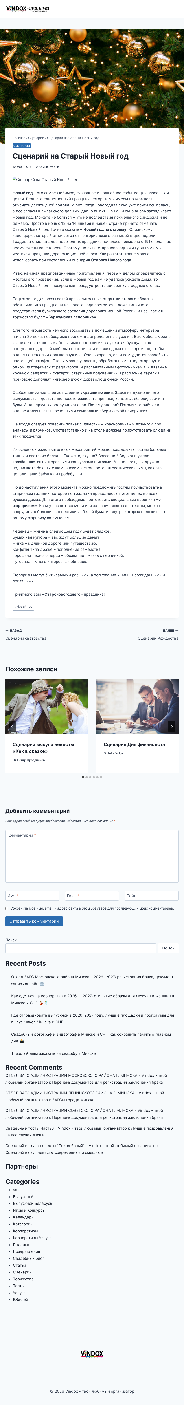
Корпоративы (25, 1231)
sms (16, 1189)
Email (73, 896)
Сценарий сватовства (25, 635)
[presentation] (46, 706)
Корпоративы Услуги (32, 1237)
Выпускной (23, 1196)
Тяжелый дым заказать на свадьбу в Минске (53, 1053)
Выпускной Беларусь (32, 1203)
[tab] (83, 777)
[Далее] (171, 726)
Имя (13, 896)
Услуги (19, 1292)
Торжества (23, 1279)
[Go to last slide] (12, 726)
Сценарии (21, 146)
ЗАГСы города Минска (73, 1100)
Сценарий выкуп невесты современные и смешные (54, 1152)
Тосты (18, 1286)
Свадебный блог (28, 1258)
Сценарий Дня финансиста (134, 744)
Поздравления (26, 1251)
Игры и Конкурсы (29, 1210)
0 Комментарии (47, 167)
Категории (23, 1224)
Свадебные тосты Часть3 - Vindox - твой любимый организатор (66, 1128)
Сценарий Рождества (158, 635)
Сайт (131, 896)
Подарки (21, 1244)
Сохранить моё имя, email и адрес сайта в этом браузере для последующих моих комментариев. (92, 908)
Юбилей (20, 1299)
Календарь (23, 1217)
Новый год (23, 606)
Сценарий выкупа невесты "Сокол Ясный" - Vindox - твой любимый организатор (81, 1145)
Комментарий (21, 835)
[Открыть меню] (174, 8)
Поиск (11, 940)
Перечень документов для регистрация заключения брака (107, 1082)
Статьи (19, 1265)
